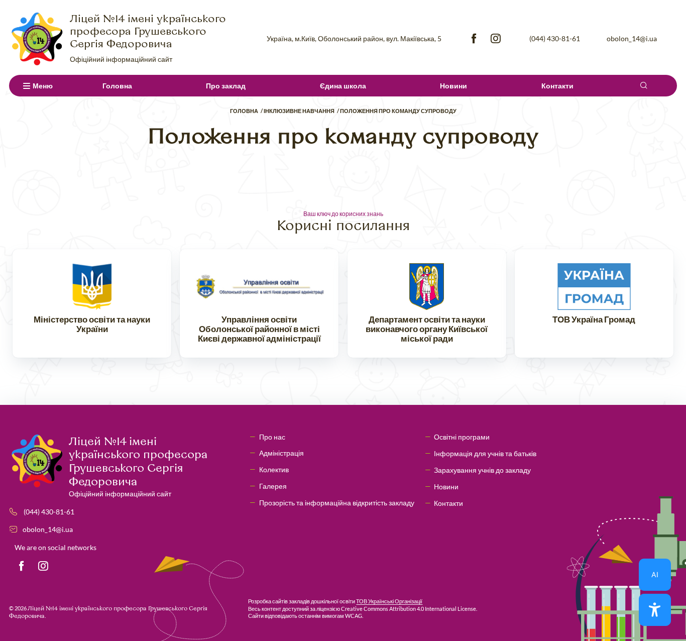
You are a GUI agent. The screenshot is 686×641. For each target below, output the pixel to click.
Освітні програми (462, 437)
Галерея (273, 486)
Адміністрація (281, 453)
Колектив (274, 469)
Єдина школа (343, 85)
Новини (453, 85)
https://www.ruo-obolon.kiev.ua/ (259, 303)
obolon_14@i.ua (632, 38)
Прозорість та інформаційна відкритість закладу (336, 502)
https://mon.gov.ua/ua (92, 303)
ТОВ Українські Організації (389, 601)
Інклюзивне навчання (299, 111)
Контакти (557, 85)
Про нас (272, 437)
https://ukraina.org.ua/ (594, 303)
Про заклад (226, 85)
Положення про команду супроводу (398, 111)
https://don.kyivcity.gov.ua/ (427, 303)
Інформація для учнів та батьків (485, 453)
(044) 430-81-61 (554, 38)
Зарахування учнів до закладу (482, 470)
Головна (117, 85)
